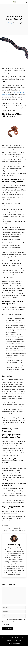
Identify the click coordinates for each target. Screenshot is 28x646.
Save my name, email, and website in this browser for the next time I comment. (14, 622)
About (8, 638)
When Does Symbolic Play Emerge (14, 530)
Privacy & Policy (18, 640)
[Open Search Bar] (2, 2)
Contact (24, 638)
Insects (6, 526)
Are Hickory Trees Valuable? (12, 528)
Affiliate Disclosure (15, 638)
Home (3, 638)
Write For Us (9, 640)
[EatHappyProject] (14, 2)
